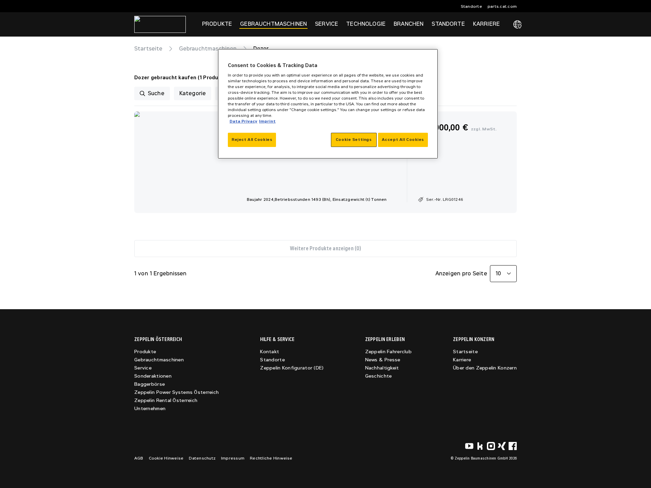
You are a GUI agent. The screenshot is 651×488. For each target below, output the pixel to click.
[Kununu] (480, 446)
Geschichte (378, 376)
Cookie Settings (354, 139)
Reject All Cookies (252, 139)
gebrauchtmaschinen (208, 48)
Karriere (462, 360)
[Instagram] (491, 446)
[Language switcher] (517, 24)
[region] (328, 104)
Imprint (267, 121)
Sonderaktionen (153, 376)
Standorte (471, 6)
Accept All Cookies (403, 139)
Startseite (148, 48)
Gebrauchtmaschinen (159, 360)
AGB (138, 458)
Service (143, 368)
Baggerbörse (149, 384)
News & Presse (382, 360)
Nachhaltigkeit (382, 368)
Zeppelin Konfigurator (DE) (291, 368)
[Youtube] (469, 446)
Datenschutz (202, 458)
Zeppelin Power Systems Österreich (176, 392)
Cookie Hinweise (166, 458)
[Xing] (502, 446)
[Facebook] (513, 446)
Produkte (145, 352)
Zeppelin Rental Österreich (165, 400)
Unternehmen (149, 408)
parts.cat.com (502, 6)
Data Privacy (243, 121)
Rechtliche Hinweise (271, 458)
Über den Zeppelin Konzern (485, 368)
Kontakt (269, 352)
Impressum (232, 458)
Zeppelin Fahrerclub (388, 352)
